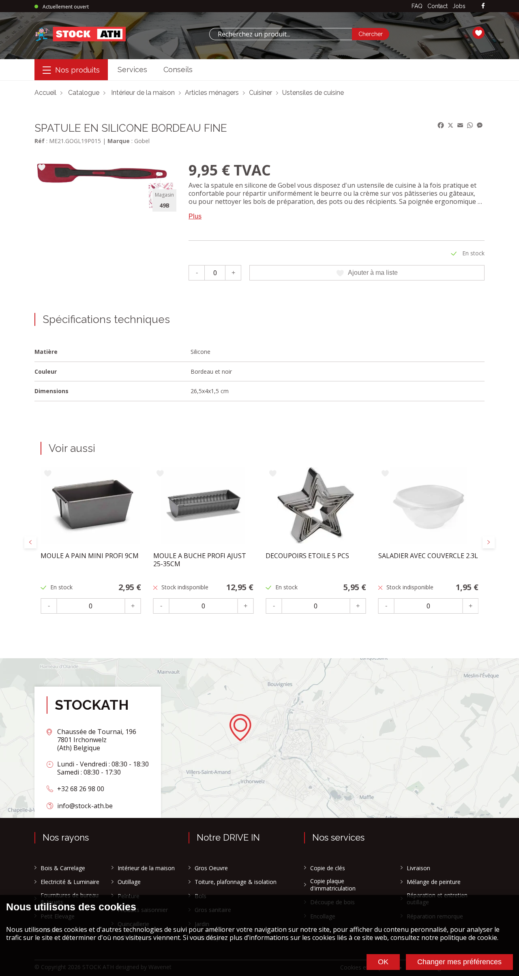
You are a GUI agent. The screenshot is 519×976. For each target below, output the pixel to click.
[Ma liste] (478, 34)
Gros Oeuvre (211, 868)
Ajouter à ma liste (373, 272)
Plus (195, 216)
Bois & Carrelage (63, 868)
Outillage (129, 882)
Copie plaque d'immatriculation (333, 885)
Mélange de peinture (434, 882)
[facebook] (483, 6)
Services (132, 69)
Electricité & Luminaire (70, 882)
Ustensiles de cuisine (313, 92)
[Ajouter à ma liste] (41, 168)
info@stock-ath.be (85, 805)
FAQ (417, 6)
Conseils (178, 69)
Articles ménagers (212, 92)
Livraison (418, 868)
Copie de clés (327, 868)
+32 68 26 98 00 (80, 788)
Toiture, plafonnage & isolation (236, 882)
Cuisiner (260, 92)
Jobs (459, 6)
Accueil (45, 92)
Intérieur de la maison (143, 92)
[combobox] (280, 34)
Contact (437, 6)
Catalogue (83, 92)
